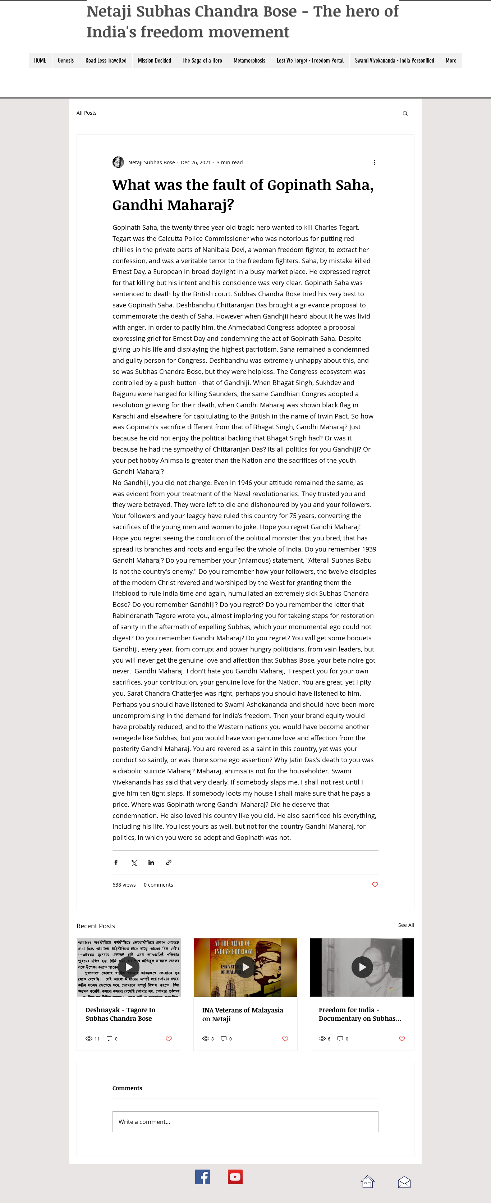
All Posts (87, 112)
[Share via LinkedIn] (151, 862)
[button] (66, 60)
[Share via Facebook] (116, 862)
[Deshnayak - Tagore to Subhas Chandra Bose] (129, 967)
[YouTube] (235, 1177)
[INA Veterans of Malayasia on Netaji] (246, 967)
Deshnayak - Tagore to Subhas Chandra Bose (120, 1014)
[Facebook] (202, 1177)
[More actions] (374, 162)
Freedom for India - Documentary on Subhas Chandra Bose (357, 1014)
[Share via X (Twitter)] (133, 862)
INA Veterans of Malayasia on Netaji (242, 1014)
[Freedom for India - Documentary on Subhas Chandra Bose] (362, 967)
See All (406, 924)
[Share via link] (168, 862)
